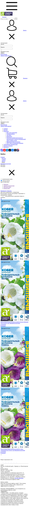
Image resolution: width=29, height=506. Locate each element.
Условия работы (11, 134)
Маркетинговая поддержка (13, 141)
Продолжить (4, 491)
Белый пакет (7, 188)
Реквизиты (9, 136)
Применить (3, 190)
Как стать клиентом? (12, 132)
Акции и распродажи (9, 185)
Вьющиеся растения (6, 163)
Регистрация (4, 54)
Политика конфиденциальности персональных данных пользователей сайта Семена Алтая (16, 139)
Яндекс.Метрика (19, 478)
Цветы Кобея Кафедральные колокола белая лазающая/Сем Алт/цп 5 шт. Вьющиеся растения (14, 322)
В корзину (3, 326)
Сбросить (9, 190)
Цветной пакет (7, 187)
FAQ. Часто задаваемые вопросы (15, 143)
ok (1, 198)
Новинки (6, 184)
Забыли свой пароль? (6, 55)
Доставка (9, 135)
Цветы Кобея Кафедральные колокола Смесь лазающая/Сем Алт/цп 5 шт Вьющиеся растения (13, 449)
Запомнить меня (5, 51)
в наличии (3, 324)
